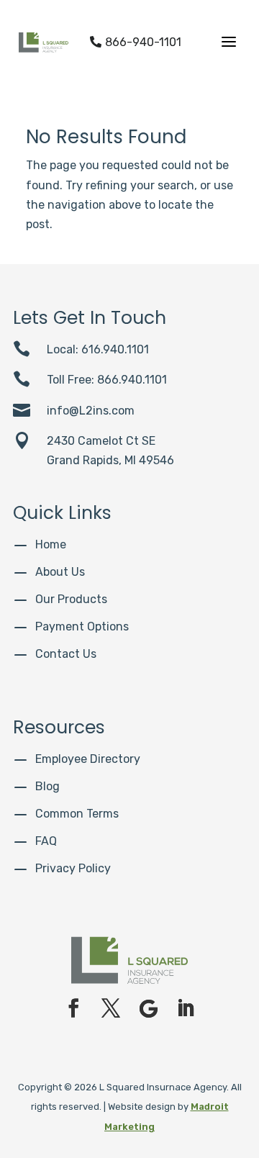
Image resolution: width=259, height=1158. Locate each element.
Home (50, 544)
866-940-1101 (135, 42)
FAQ (46, 841)
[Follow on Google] (148, 1008)
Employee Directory (87, 759)
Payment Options (82, 626)
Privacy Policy (73, 868)
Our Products (71, 599)
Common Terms (77, 813)
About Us (60, 572)
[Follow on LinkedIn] (185, 1008)
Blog (47, 786)
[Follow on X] (111, 1008)
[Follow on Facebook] (73, 1008)
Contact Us (65, 654)
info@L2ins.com (91, 410)
